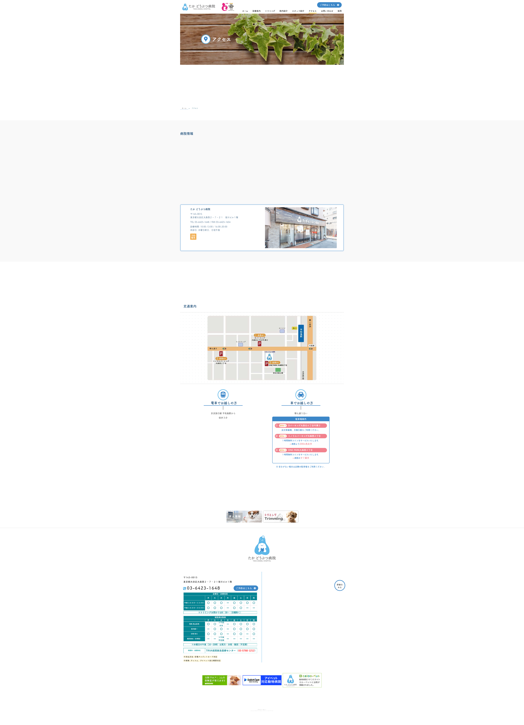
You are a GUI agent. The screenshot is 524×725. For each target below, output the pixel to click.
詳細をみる (340, 586)
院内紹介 (283, 11)
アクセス (313, 11)
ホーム (245, 11)
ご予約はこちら (327, 5)
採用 (340, 11)
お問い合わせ (327, 11)
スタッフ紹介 (298, 11)
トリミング (270, 11)
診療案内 (256, 11)
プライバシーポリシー (262, 709)
